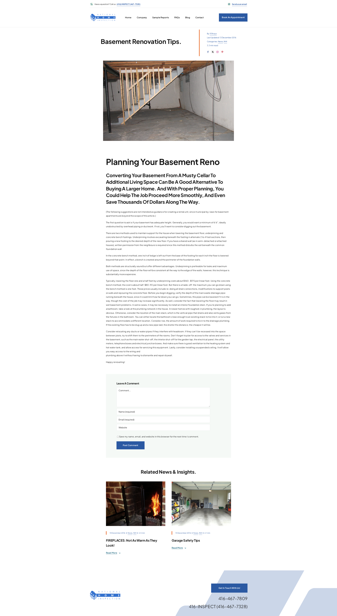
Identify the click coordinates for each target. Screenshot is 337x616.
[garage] (201, 482)
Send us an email (239, 4)
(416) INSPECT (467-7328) (128, 4)
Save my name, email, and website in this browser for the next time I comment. (159, 436)
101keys (213, 33)
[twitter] (213, 52)
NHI (225, 41)
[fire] (135, 482)
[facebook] (208, 52)
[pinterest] (222, 52)
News (220, 41)
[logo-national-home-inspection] (103, 11)
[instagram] (217, 52)
